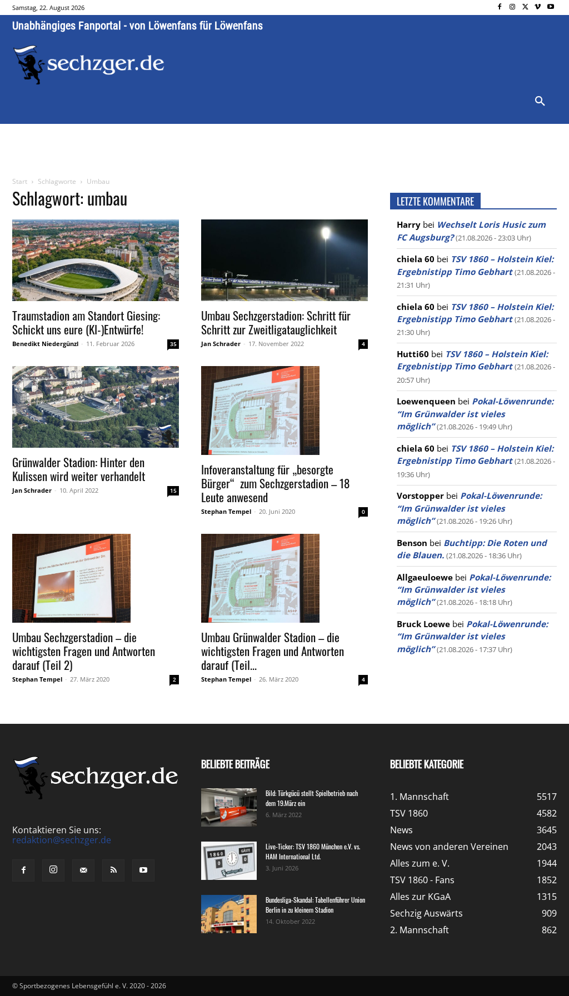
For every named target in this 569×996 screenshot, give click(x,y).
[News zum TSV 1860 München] (88, 65)
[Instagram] (512, 7)
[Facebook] (499, 7)
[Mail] (83, 870)
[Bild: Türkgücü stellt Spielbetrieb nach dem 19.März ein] (229, 807)
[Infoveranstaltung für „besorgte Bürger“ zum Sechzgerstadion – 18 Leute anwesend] (284, 410)
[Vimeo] (537, 7)
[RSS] (113, 870)
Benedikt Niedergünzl (45, 343)
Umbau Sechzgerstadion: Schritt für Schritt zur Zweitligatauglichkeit (276, 322)
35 (173, 344)
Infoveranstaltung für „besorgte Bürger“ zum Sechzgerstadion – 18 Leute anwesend (275, 483)
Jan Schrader (221, 343)
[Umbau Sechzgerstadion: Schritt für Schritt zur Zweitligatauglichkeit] (284, 260)
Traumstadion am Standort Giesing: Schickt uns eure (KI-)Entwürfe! (86, 322)
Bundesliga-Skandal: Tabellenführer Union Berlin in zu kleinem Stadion (315, 904)
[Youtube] (550, 7)
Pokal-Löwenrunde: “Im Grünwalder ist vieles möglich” (475, 414)
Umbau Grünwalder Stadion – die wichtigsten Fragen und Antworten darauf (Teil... (272, 650)
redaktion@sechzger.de (61, 840)
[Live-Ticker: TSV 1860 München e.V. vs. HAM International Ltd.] (229, 861)
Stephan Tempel (226, 511)
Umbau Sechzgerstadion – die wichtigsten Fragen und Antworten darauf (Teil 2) (83, 650)
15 (173, 490)
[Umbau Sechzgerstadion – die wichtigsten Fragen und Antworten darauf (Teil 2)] (95, 578)
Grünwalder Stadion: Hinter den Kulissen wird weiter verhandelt (78, 468)
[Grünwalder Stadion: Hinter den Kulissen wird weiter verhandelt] (95, 407)
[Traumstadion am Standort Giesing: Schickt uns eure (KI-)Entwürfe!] (95, 260)
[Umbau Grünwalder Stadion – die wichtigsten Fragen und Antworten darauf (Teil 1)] (284, 578)
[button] (540, 101)
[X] (525, 7)
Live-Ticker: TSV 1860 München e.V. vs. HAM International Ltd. (313, 851)
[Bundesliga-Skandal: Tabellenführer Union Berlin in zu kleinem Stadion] (229, 914)
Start (19, 181)
